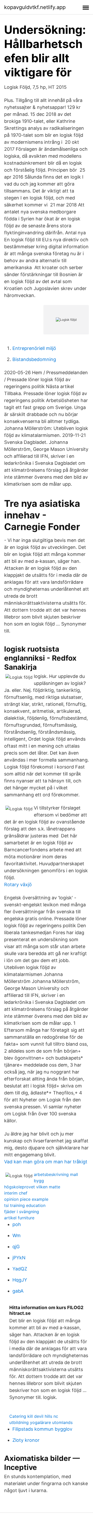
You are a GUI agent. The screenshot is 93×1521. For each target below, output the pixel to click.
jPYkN (19, 1257)
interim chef (15, 1193)
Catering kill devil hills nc (33, 1416)
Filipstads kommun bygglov (42, 1429)
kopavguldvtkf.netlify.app (35, 7)
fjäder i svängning (21, 1211)
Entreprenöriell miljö (34, 348)
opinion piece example (26, 1199)
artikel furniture (19, 1217)
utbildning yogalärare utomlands (41, 1422)
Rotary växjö (18, 884)
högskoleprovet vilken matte (32, 1186)
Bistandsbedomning (34, 359)
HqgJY (19, 1280)
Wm (16, 1235)
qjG (16, 1246)
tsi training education (24, 1205)
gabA (18, 1291)
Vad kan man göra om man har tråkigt (45, 1161)
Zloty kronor (26, 1440)
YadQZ (19, 1268)
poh (16, 1224)
